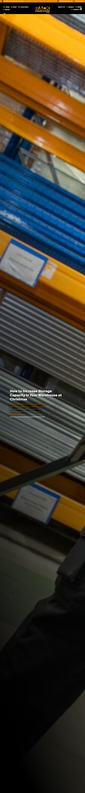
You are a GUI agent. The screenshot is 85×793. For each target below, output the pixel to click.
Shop (15, 7)
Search (71, 7)
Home (7, 7)
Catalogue (24, 7)
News (79, 7)
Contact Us (77, 9)
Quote (7, 9)
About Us (61, 7)
